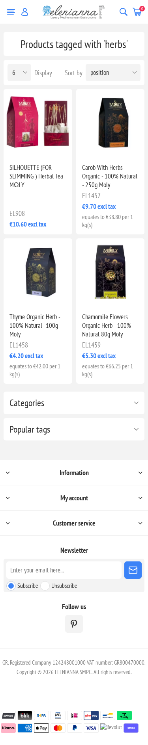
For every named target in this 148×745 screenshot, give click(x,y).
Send (133, 570)
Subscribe (27, 585)
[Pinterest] (74, 624)
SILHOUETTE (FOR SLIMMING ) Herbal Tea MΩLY (36, 176)
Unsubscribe (64, 585)
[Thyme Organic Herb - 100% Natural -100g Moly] (38, 272)
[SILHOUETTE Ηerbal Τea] (38, 123)
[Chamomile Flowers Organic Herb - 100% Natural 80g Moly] (110, 272)
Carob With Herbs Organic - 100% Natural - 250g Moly (109, 176)
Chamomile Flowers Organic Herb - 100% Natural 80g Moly (106, 325)
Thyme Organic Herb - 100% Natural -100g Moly (34, 325)
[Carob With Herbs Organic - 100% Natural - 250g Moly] (110, 123)
